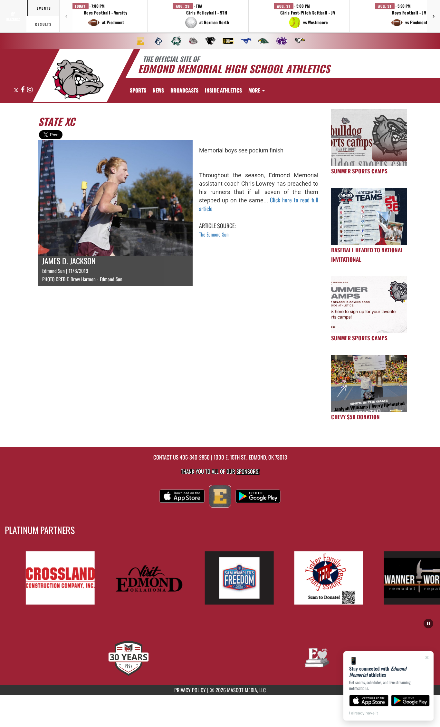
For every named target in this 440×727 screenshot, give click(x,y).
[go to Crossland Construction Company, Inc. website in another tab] (50, 578)
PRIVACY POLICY (190, 690)
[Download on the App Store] (368, 700)
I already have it (363, 713)
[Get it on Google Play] (410, 700)
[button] (106, 16)
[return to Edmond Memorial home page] (78, 79)
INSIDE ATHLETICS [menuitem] (223, 90)
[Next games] (433, 16)
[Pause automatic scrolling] (428, 623)
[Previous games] (66, 16)
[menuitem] (140, 41)
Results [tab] (43, 24)
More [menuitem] (255, 90)
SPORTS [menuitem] (138, 90)
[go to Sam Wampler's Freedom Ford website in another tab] (229, 578)
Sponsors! (247, 471)
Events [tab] (44, 8)
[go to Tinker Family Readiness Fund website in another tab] (318, 578)
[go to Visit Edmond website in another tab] (139, 578)
